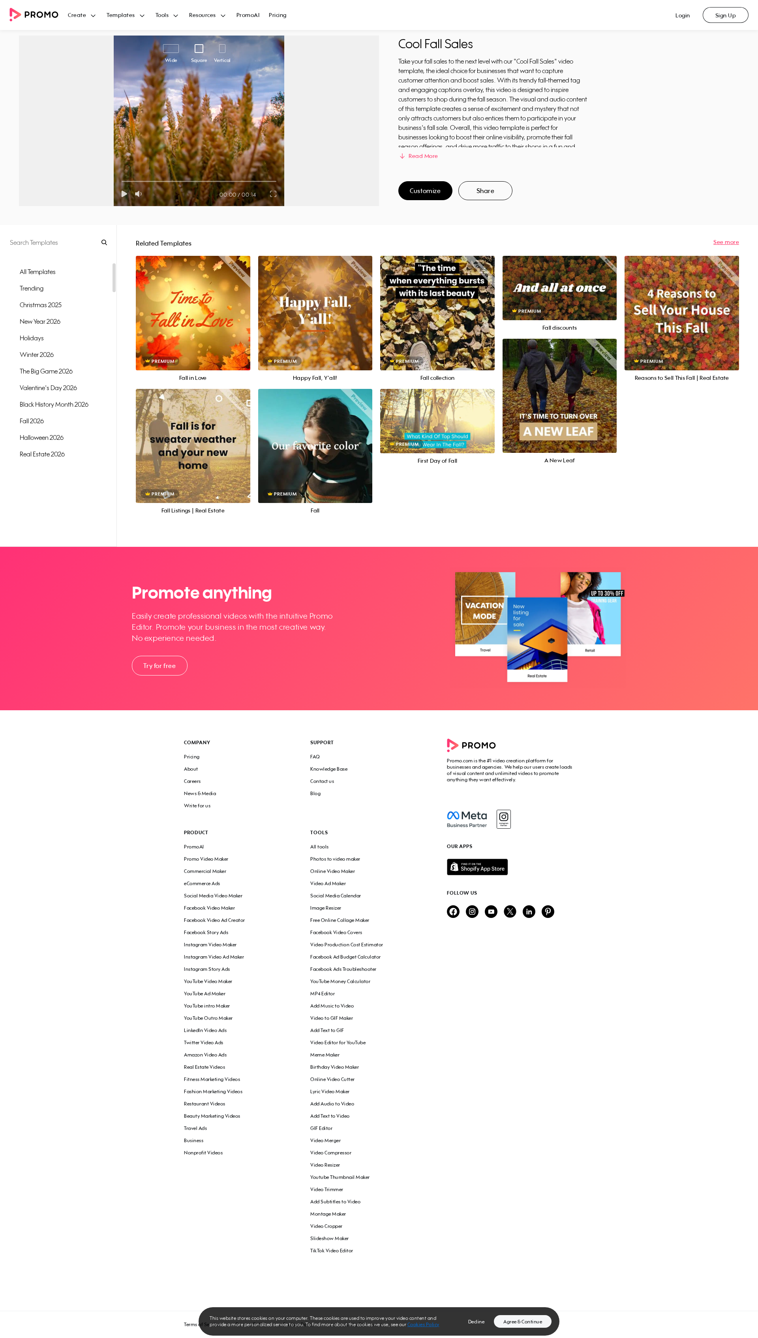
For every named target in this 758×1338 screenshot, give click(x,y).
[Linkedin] (529, 912)
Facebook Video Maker (209, 908)
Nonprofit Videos (203, 1153)
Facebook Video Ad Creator (214, 920)
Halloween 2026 (42, 437)
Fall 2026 (32, 421)
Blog (315, 793)
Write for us (197, 806)
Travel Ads (195, 1128)
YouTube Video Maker (208, 981)
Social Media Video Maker (213, 896)
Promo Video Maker (206, 859)
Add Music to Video (332, 1006)
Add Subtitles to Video (335, 1202)
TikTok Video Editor (331, 1251)
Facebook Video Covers (336, 932)
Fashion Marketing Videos (213, 1091)
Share (486, 191)
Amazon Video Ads (205, 1055)
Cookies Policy (423, 1324)
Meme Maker (325, 1055)
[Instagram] (503, 819)
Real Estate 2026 (42, 454)
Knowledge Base (328, 769)
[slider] (121, 181)
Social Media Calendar (335, 896)
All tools (319, 847)
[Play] (124, 193)
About (191, 769)
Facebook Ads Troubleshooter (343, 969)
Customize (425, 191)
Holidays (32, 338)
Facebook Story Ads (206, 932)
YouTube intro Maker (207, 1006)
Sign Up (725, 15)
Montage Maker (328, 1214)
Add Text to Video (330, 1116)
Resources (202, 14)
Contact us (322, 781)
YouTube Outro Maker (208, 1018)
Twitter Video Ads (203, 1042)
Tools (162, 14)
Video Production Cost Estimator (346, 945)
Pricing (278, 14)
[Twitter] (510, 912)
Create (77, 14)
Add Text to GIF (327, 1030)
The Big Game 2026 (46, 371)
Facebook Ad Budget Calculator (345, 957)
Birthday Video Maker (334, 1067)
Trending (31, 288)
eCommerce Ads (202, 883)
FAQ (315, 757)
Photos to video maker (335, 859)
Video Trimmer (326, 1189)
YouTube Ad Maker (204, 993)
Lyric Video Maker (330, 1091)
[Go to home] (38, 15)
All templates (38, 272)
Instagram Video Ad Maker (214, 957)
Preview (193, 304)
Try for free (159, 666)
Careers (192, 781)
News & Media (200, 793)
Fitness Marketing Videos (212, 1079)
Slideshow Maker (329, 1238)
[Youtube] (491, 912)
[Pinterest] (548, 912)
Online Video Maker (332, 871)
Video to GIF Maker (331, 1018)
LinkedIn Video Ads (205, 1030)
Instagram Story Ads (207, 969)
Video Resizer (325, 1165)
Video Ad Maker (328, 883)
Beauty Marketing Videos (212, 1116)
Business (193, 1140)
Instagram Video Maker (210, 945)
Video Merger (325, 1140)
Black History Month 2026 (54, 404)
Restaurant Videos (204, 1104)
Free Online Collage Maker (340, 920)
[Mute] (140, 194)
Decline (476, 1322)
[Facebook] (467, 819)
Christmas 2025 (41, 305)
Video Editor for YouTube (338, 1042)
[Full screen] (273, 194)
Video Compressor (330, 1153)
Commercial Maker (205, 871)
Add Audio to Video (332, 1104)
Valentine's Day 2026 (48, 388)
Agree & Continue (522, 1322)
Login (682, 15)
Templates (121, 14)
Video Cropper (326, 1226)
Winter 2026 (37, 354)
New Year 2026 (40, 321)
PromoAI (248, 14)
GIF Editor (321, 1128)
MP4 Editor (322, 993)
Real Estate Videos (204, 1067)
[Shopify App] (510, 867)
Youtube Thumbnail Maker (340, 1177)
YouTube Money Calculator (340, 981)
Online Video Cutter (332, 1079)
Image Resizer (325, 908)
